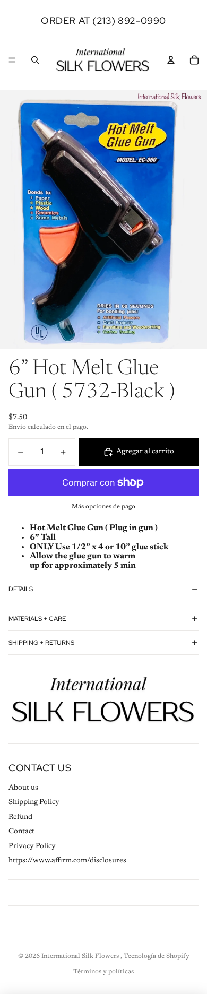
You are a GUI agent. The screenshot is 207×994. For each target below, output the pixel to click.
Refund (20, 817)
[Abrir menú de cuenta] (171, 60)
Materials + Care (37, 619)
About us (23, 788)
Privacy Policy (32, 846)
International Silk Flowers (80, 956)
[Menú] (12, 60)
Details (20, 589)
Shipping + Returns (41, 642)
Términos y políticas (103, 972)
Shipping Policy (33, 802)
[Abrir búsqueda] (35, 60)
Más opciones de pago (103, 507)
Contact (21, 831)
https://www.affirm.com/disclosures (67, 861)
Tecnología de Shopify (156, 956)
